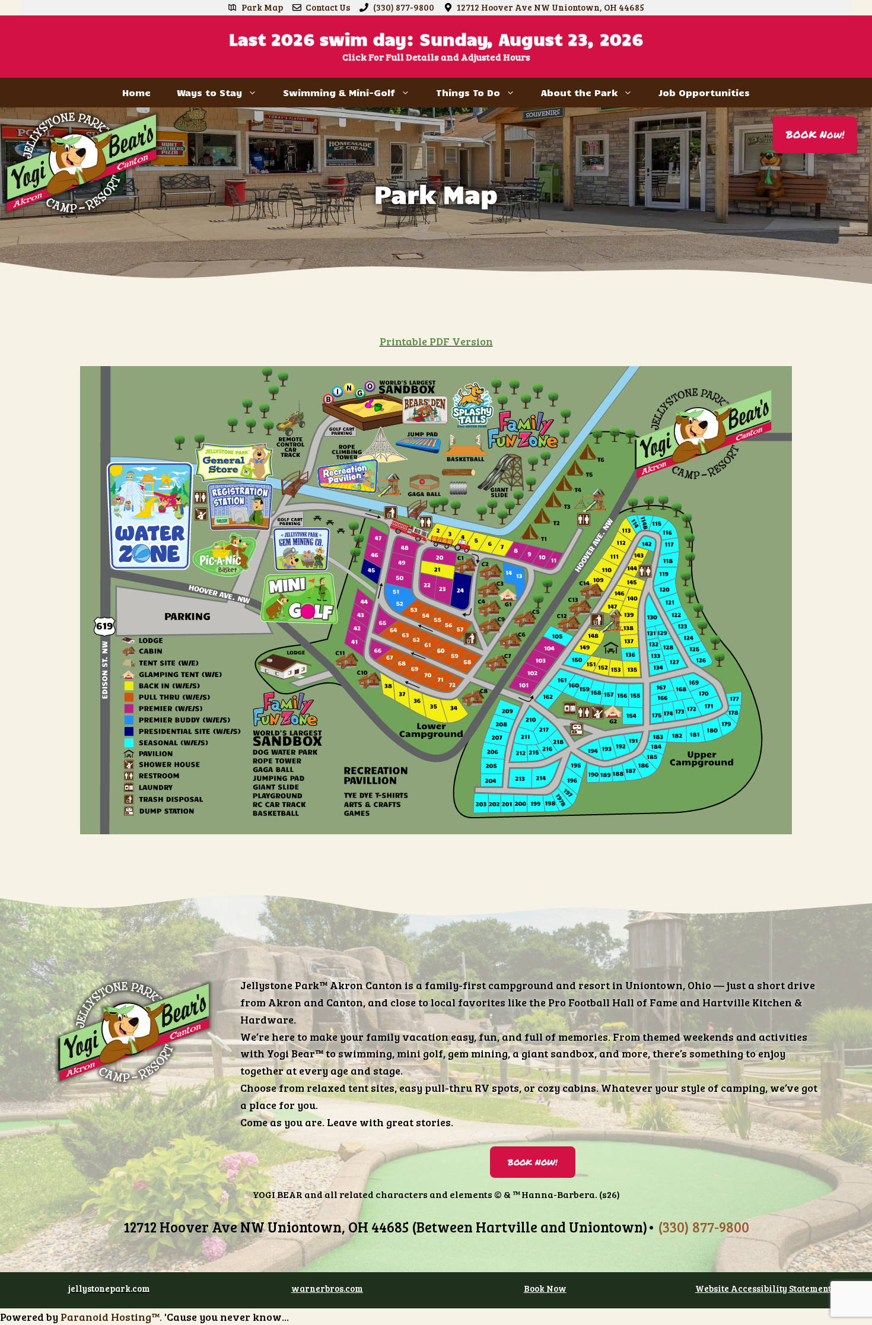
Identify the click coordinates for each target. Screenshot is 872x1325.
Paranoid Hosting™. (111, 1317)
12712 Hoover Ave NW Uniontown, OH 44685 (550, 7)
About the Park (579, 92)
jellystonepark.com (109, 1288)
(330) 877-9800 (403, 7)
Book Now (545, 1288)
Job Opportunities (704, 92)
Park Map (262, 7)
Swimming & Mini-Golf (339, 92)
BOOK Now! (815, 134)
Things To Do (468, 92)
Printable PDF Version (436, 341)
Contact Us (327, 7)
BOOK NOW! (533, 1162)
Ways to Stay (209, 92)
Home (136, 92)
